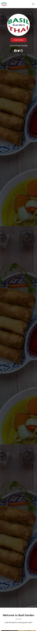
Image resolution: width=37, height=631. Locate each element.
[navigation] (18, 4)
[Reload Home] (4, 4)
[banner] (18, 308)
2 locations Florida (18, 45)
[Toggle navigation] (33, 4)
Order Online (18, 40)
